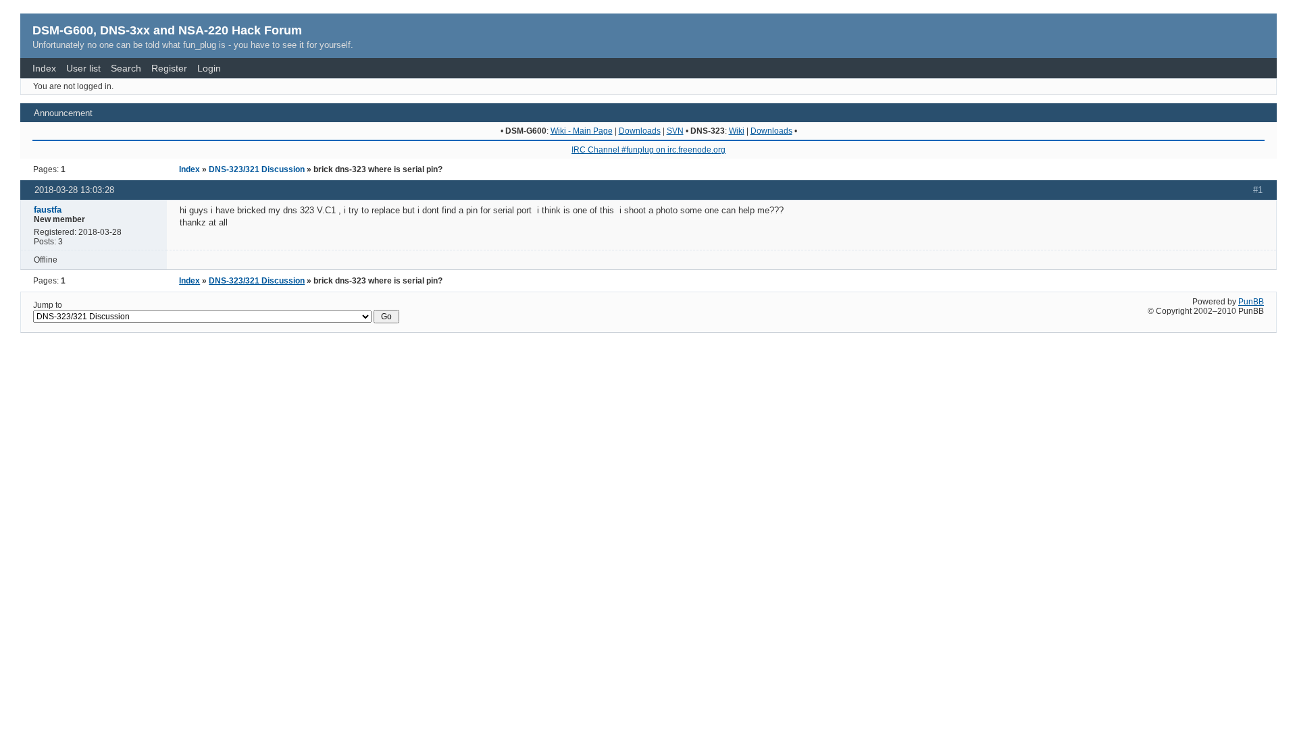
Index (44, 68)
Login (209, 68)
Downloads (640, 131)
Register (169, 68)
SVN (675, 131)
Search (126, 68)
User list (83, 68)
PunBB (1251, 301)
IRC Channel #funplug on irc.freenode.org (648, 150)
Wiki (736, 131)
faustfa (47, 210)
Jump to (47, 305)
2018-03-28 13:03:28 (74, 190)
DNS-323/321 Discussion (257, 169)
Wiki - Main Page (582, 131)
